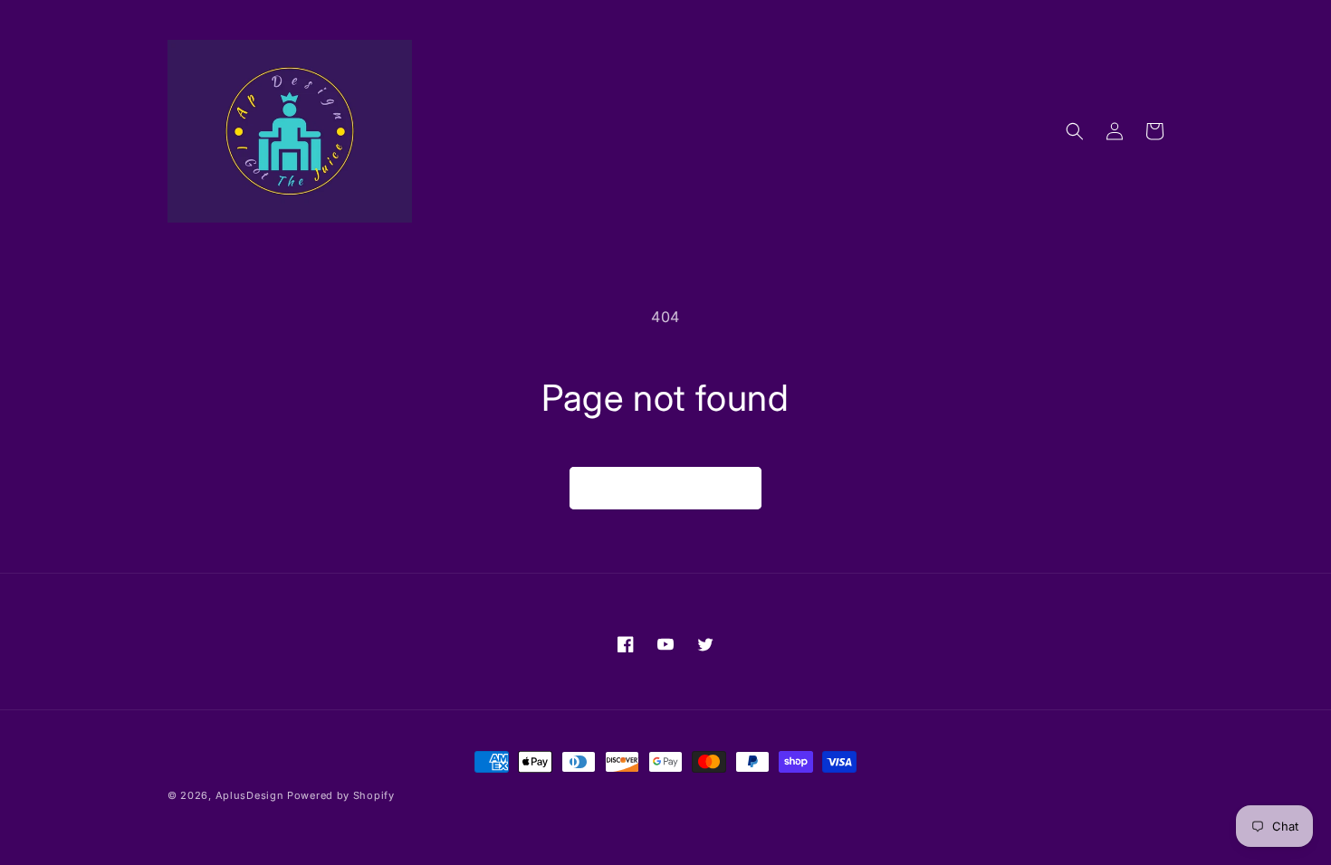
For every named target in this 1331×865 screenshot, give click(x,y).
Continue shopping (665, 488)
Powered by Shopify (341, 795)
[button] (1075, 131)
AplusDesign (249, 795)
